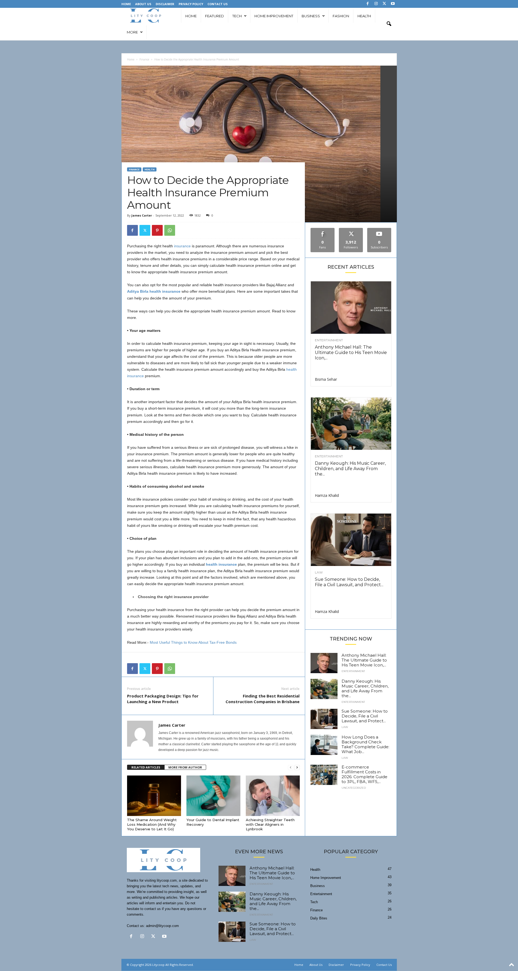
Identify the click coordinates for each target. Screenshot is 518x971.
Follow (351, 230)
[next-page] (297, 767)
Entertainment (329, 340)
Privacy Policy (191, 4)
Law (319, 572)
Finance (144, 59)
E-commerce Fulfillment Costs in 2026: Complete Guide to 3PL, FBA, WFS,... (364, 774)
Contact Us (217, 4)
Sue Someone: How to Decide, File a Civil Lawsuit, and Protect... (349, 582)
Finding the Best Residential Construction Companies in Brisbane (262, 698)
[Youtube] (393, 4)
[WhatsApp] (169, 230)
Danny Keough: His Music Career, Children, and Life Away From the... (350, 469)
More (132, 32)
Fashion (341, 16)
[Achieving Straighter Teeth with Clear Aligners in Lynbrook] (273, 796)
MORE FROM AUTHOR (185, 767)
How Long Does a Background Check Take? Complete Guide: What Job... (365, 744)
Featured (214, 16)
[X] (384, 4)
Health (364, 16)
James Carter (141, 215)
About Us (143, 4)
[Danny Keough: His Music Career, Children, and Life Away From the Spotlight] (351, 423)
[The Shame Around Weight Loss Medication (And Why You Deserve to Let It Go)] (154, 796)
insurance (182, 246)
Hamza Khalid (327, 495)
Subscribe (379, 230)
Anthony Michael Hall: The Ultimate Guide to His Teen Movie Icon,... (351, 352)
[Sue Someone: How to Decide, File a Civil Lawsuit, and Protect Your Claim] (351, 540)
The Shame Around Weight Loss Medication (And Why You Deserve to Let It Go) (152, 824)
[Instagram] (376, 4)
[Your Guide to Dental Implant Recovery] (213, 796)
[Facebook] (367, 4)
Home (126, 4)
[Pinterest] (157, 230)
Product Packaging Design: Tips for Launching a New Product (163, 698)
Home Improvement (273, 16)
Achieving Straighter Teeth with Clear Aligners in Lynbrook (270, 824)
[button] (389, 24)
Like (322, 230)
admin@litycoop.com (162, 926)
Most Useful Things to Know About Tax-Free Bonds (193, 642)
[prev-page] (290, 767)
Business (311, 16)
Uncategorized (354, 788)
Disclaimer (165, 4)
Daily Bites (318, 918)
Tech (237, 16)
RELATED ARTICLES (145, 767)
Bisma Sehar (326, 379)
